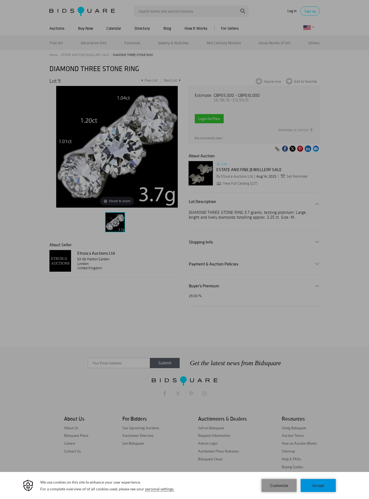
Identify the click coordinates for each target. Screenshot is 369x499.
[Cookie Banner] (184, 485)
